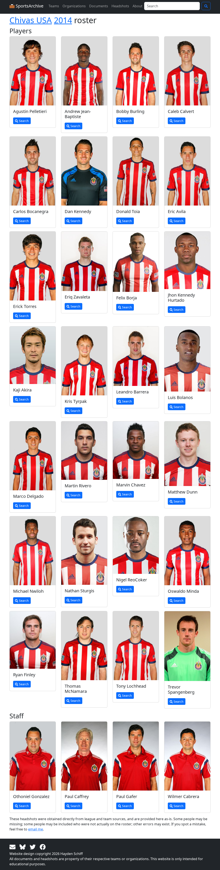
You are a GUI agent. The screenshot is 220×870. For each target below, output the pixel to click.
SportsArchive (29, 6)
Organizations (74, 6)
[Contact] (13, 847)
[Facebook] (43, 847)
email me (35, 829)
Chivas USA (30, 20)
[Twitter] (33, 847)
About (137, 6)
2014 (63, 20)
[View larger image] (33, 71)
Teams (54, 6)
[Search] (206, 6)
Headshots (120, 6)
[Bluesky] (23, 847)
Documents (98, 6)
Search (23, 121)
